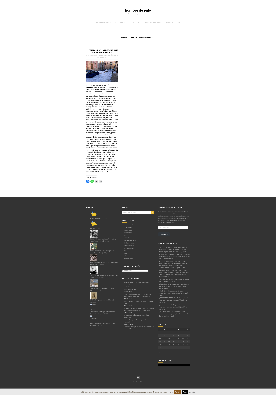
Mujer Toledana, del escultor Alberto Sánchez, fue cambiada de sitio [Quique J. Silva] (174, 275)
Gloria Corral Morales (166, 291)
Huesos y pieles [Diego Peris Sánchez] (136, 315)
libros (125, 253)
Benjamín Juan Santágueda (107, 55)
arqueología (128, 230)
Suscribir (164, 234)
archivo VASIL (134, 22)
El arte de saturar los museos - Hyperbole (173, 284)
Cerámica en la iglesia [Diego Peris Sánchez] (139, 327)
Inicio (125, 251)
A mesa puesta (129, 225)
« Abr (159, 353)
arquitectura (128, 233)
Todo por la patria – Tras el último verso (172, 247)
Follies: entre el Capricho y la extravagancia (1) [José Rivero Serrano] (173, 300)
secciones (119, 22)
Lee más (192, 392)
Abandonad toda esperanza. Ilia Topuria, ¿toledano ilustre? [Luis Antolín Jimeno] (173, 314)
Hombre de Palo (102, 22)
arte (125, 235)
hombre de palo (138, 10)
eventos (169, 22)
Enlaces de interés (153, 22)
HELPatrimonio (129, 243)
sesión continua (129, 258)
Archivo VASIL (128, 227)
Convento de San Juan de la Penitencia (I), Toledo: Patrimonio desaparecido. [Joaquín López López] (173, 265)
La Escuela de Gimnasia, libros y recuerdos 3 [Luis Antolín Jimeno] (173, 293)
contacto (127, 238)
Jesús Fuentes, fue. (130, 290)
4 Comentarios (101, 57)
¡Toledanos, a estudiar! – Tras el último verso (174, 254)
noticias (126, 256)
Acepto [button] (177, 392)
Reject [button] (185, 392)
